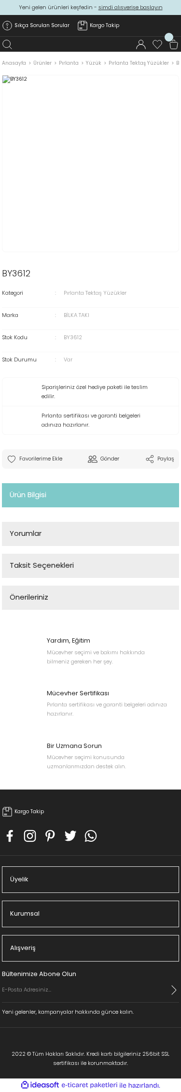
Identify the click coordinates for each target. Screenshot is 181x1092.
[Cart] (173, 44)
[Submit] (174, 990)
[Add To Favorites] (34, 459)
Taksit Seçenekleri (42, 565)
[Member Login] (141, 44)
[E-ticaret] (89, 1085)
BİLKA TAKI (76, 315)
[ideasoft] (40, 1085)
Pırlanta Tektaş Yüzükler (95, 293)
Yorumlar (26, 533)
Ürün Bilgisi (28, 494)
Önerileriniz (29, 597)
